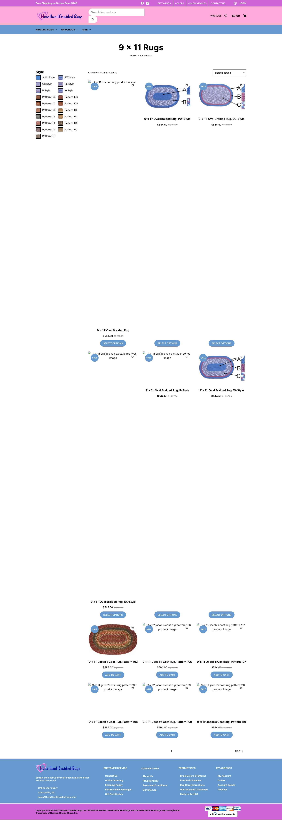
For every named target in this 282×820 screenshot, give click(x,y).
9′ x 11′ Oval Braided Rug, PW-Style (167, 118)
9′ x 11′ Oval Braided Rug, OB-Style (221, 118)
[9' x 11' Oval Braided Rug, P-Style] (167, 367)
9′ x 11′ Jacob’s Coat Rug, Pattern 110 (221, 721)
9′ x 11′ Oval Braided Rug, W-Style (221, 390)
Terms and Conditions (155, 785)
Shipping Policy (114, 785)
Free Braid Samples (191, 780)
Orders (222, 780)
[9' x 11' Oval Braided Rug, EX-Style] (113, 473)
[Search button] (92, 19)
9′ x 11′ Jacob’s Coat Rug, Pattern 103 (113, 661)
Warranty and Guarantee (194, 789)
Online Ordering (114, 780)
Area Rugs (68, 29)
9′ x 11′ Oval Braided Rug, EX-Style (113, 601)
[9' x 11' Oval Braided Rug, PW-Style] (167, 96)
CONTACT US (218, 3)
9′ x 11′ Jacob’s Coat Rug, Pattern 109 (167, 721)
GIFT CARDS (164, 3)
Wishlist (222, 789)
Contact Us (111, 775)
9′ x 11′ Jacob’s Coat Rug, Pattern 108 (113, 721)
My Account (224, 775)
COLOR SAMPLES (197, 3)
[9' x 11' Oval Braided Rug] (113, 202)
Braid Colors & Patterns (193, 775)
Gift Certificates (114, 794)
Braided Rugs (45, 29)
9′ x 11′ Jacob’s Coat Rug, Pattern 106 (167, 661)
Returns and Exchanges (118, 789)
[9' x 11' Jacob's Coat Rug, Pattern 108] (113, 699)
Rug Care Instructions (192, 785)
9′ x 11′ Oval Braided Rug (113, 330)
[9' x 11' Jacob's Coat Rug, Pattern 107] (221, 639)
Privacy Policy (150, 780)
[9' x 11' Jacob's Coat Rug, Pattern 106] (167, 639)
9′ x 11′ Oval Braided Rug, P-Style (167, 390)
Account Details (226, 785)
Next (237, 751)
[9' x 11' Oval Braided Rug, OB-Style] (221, 96)
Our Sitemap (150, 789)
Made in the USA (189, 794)
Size (85, 29)
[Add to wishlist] (132, 85)
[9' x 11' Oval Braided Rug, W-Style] (221, 367)
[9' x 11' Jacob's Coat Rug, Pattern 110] (221, 699)
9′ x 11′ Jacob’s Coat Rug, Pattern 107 (221, 661)
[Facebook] (142, 3)
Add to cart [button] (113, 674)
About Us (148, 776)
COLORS (179, 3)
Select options (113, 343)
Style (40, 72)
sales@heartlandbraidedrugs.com (57, 797)
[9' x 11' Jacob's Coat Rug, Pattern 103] (113, 639)
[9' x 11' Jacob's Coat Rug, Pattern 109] (167, 699)
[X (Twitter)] (147, 3)
